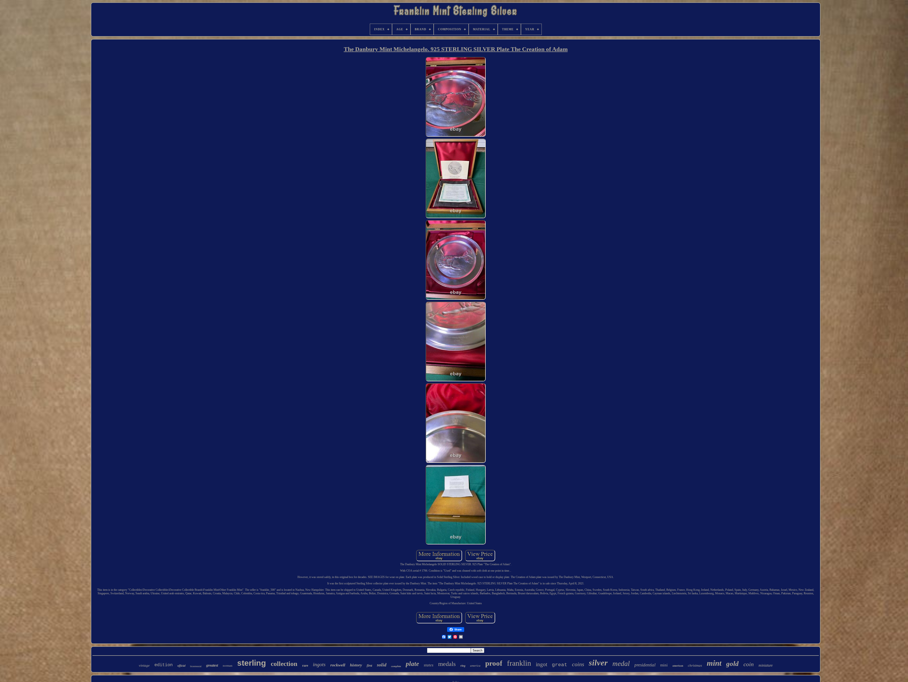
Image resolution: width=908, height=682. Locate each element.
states (428, 665)
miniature (766, 665)
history (356, 665)
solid (381, 664)
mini (664, 665)
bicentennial (195, 666)
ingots (319, 664)
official (181, 665)
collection (284, 663)
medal (621, 663)
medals (447, 663)
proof (493, 663)
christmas (695, 665)
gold (732, 663)
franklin (519, 663)
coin (748, 664)
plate (412, 663)
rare (305, 665)
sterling (251, 662)
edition (163, 665)
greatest (212, 665)
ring (462, 665)
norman (227, 665)
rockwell (337, 665)
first (369, 665)
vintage (144, 665)
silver (598, 662)
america (475, 665)
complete (396, 666)
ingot (541, 664)
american (677, 666)
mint (714, 663)
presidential (644, 664)
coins (578, 664)
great (559, 665)
